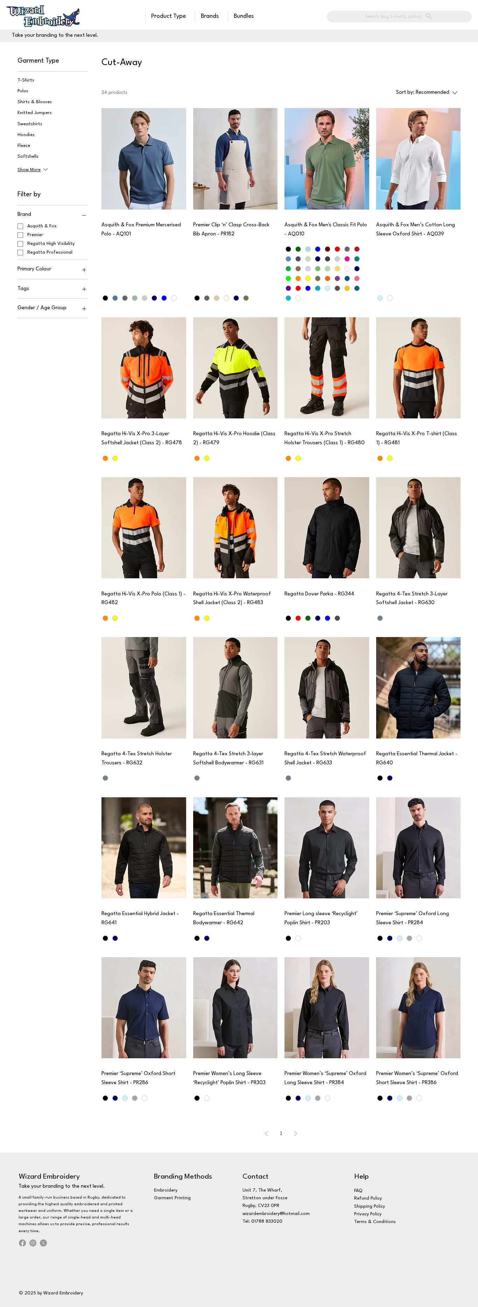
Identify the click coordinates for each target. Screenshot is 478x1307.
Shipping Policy (369, 1206)
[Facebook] (22, 1242)
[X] (43, 1242)
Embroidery (165, 1190)
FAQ (358, 1190)
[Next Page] (295, 1133)
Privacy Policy (367, 1214)
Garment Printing (172, 1198)
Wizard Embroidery (49, 1176)
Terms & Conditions (375, 1222)
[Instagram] (32, 1242)
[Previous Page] (266, 1133)
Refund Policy (368, 1198)
